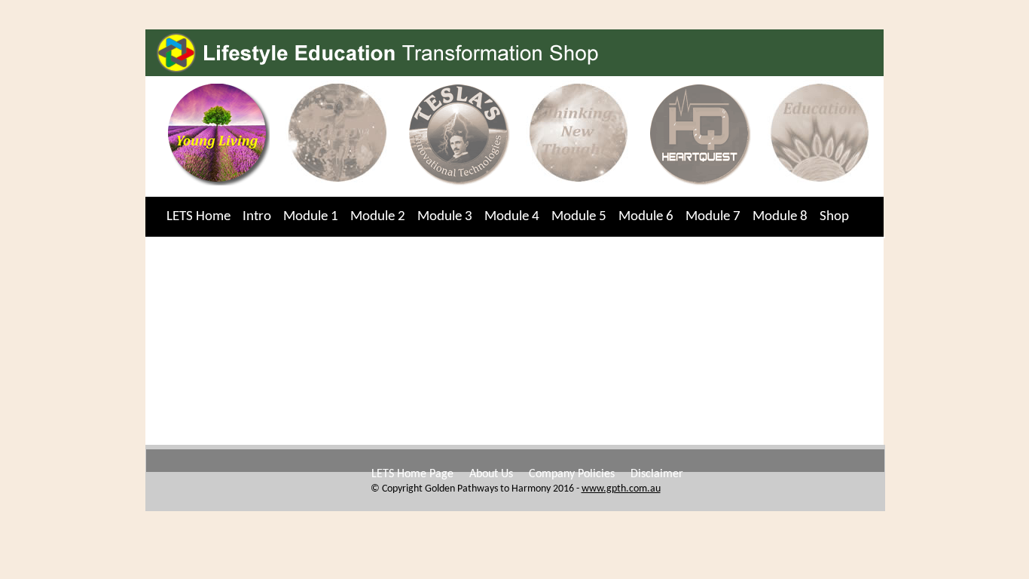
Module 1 (310, 217)
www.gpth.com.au (621, 489)
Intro (257, 217)
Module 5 (578, 217)
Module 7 (712, 217)
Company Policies (572, 474)
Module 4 (511, 217)
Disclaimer (657, 474)
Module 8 (780, 217)
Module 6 (645, 217)
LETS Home (198, 217)
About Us (491, 474)
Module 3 (444, 217)
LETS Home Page (412, 474)
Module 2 (377, 217)
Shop (834, 217)
